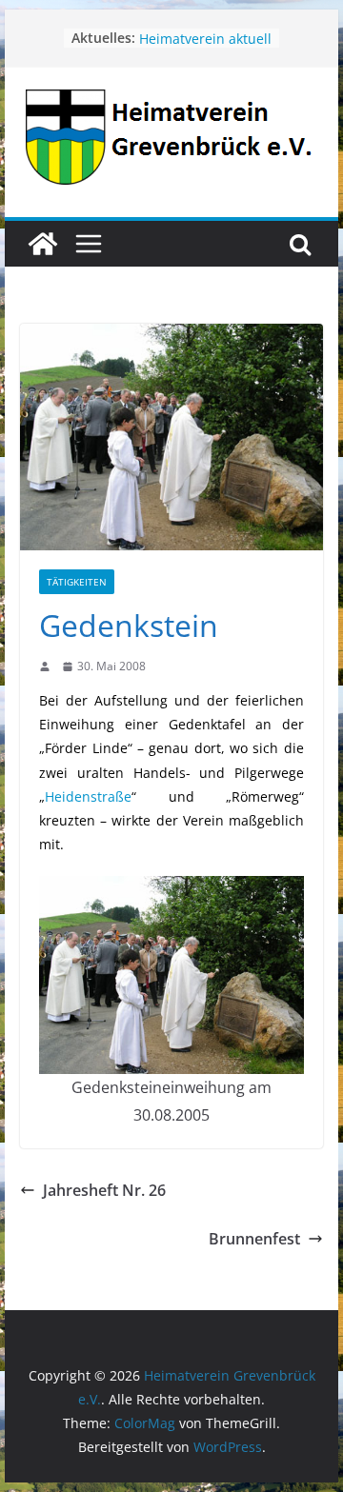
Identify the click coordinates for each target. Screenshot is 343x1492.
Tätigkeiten (77, 581)
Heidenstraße (88, 796)
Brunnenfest (254, 1238)
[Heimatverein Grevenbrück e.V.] (43, 244)
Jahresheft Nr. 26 (104, 1190)
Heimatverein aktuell (205, 44)
